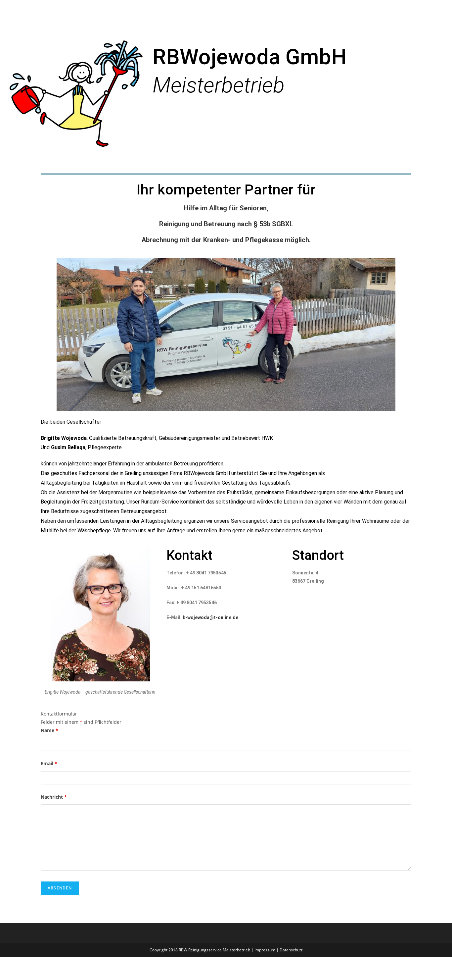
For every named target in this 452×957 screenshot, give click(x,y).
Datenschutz (291, 950)
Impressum (264, 950)
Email (49, 763)
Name (49, 730)
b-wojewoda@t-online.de (210, 617)
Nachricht (54, 797)
